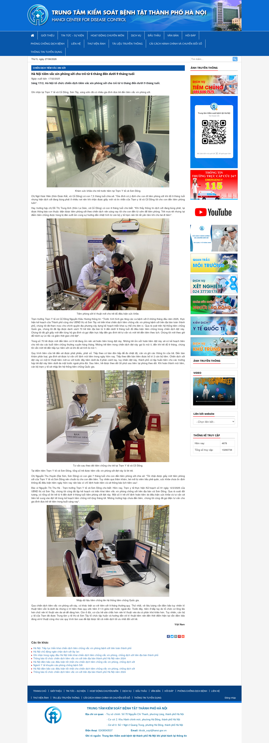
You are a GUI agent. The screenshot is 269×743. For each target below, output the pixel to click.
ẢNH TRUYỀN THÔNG (204, 67)
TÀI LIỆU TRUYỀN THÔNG (127, 43)
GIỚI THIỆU (47, 35)
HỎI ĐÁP (190, 35)
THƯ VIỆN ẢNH (96, 43)
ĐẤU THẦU (154, 35)
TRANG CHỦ (39, 690)
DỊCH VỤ (136, 35)
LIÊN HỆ (76, 43)
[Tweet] (172, 637)
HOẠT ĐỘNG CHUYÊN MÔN (107, 35)
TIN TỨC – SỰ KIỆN (72, 35)
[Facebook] (168, 637)
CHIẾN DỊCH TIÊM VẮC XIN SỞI (49, 68)
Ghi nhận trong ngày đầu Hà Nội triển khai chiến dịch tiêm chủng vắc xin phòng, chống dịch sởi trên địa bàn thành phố (95, 655)
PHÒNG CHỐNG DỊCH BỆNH (47, 43)
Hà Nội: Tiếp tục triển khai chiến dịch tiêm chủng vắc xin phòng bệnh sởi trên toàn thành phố (82, 648)
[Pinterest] (179, 637)
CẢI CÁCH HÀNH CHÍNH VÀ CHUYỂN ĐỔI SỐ (175, 43)
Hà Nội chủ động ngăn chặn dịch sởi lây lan (56, 651)
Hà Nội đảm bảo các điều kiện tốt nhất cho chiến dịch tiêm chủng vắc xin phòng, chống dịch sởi (84, 661)
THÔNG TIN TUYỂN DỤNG (46, 52)
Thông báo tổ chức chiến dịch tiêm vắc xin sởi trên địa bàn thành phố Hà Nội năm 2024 (79, 658)
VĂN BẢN (173, 35)
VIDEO (197, 373)
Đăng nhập (230, 697)
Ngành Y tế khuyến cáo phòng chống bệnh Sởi (58, 665)
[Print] (176, 637)
